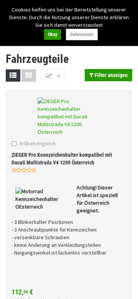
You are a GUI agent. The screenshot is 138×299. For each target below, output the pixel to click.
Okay (52, 34)
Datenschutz (82, 34)
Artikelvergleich (37, 143)
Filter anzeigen (111, 75)
